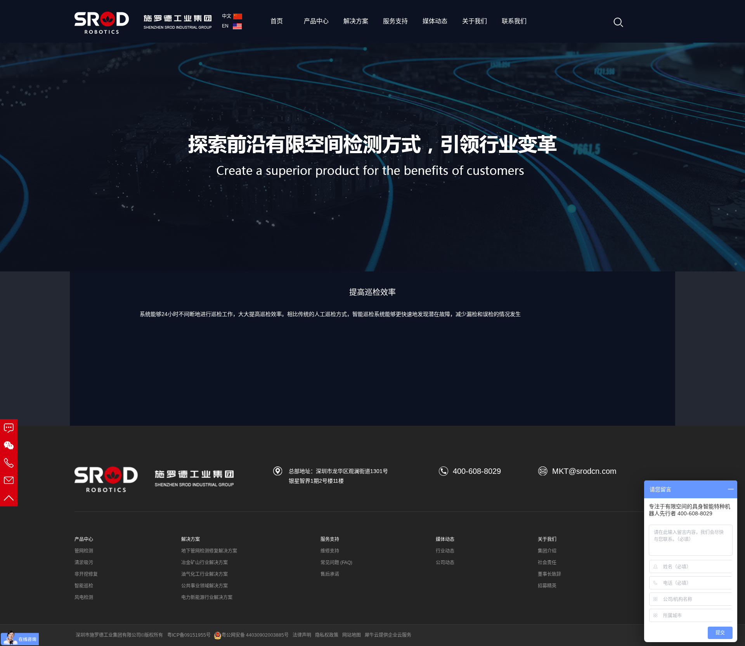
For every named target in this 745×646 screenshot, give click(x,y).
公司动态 (445, 562)
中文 (226, 16)
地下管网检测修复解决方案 (209, 551)
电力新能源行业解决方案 (206, 597)
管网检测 (83, 551)
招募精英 (547, 586)
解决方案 (355, 21)
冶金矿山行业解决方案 (204, 562)
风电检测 (83, 597)
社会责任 (547, 562)
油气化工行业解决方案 (204, 574)
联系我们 (514, 21)
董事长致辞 (549, 574)
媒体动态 (435, 21)
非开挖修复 (86, 574)
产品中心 (316, 21)
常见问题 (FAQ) (336, 562)
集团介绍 (547, 551)
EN (226, 26)
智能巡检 (83, 586)
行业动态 (445, 551)
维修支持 (330, 551)
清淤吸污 (83, 562)
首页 (276, 21)
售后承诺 (330, 574)
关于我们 (474, 21)
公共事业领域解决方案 (204, 586)
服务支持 (395, 21)
